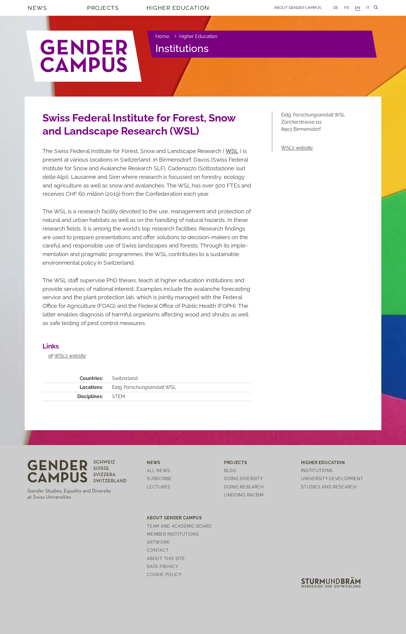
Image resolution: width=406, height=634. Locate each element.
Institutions (182, 48)
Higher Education (178, 7)
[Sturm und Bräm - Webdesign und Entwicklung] (331, 582)
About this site (166, 558)
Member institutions (173, 534)
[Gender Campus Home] (84, 56)
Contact (158, 550)
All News (158, 470)
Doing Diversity (243, 478)
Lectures (159, 486)
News (37, 7)
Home (162, 36)
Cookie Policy (164, 574)
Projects (103, 7)
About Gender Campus (297, 7)
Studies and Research (328, 486)
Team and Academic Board (179, 526)
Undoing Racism (244, 494)
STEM (118, 396)
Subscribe (159, 478)
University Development (332, 478)
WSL (232, 150)
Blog (230, 470)
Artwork (158, 542)
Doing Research (244, 486)
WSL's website (70, 356)
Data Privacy (162, 566)
